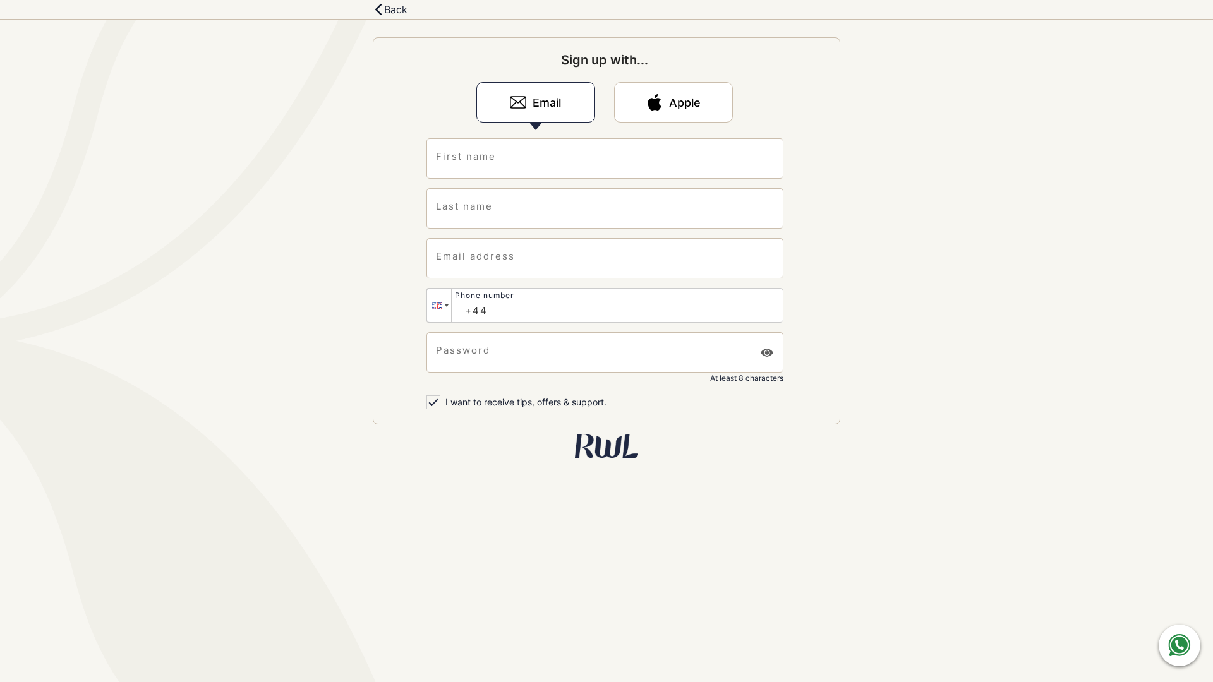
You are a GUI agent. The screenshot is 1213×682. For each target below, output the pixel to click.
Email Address (475, 256)
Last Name (464, 206)
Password (463, 350)
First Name (466, 156)
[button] (439, 305)
